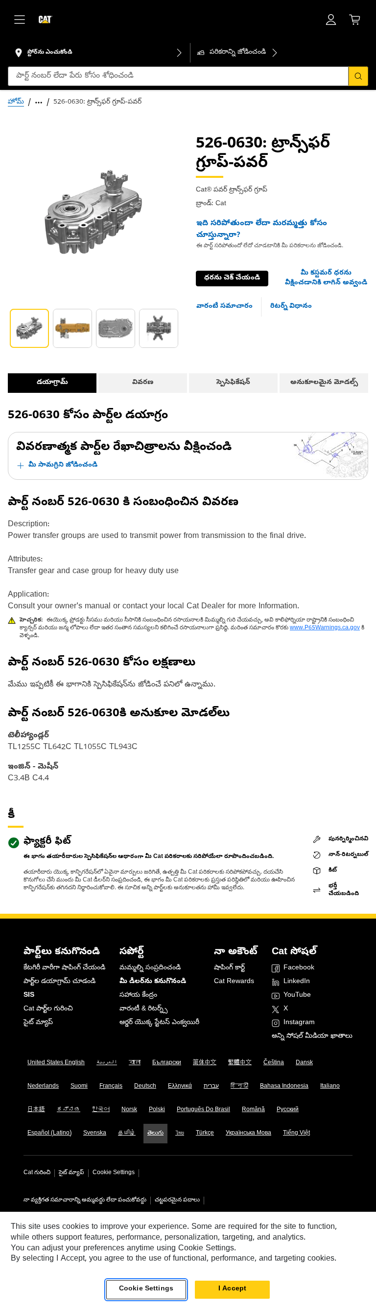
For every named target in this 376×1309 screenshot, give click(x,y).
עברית (211, 1087)
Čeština (273, 1063)
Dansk (304, 1063)
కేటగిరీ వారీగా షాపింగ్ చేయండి (64, 968)
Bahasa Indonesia (284, 1087)
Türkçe (205, 1133)
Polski (157, 1110)
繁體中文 (240, 1063)
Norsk (129, 1110)
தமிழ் (127, 1133)
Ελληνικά (180, 1087)
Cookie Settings (114, 1173)
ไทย (179, 1133)
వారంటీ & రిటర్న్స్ (143, 1009)
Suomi (79, 1087)
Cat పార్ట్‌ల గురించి (48, 1009)
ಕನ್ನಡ (68, 1110)
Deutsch (145, 1087)
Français (110, 1087)
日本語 (36, 1110)
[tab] (29, 328)
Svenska (94, 1133)
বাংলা (135, 1063)
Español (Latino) (49, 1133)
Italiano (330, 1087)
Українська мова (248, 1133)
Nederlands (43, 1087)
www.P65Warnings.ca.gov (325, 628)
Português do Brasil (203, 1110)
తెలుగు (155, 1133)
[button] (326, 278)
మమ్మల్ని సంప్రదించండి (150, 968)
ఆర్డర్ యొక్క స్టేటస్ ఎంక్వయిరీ (159, 1023)
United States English (56, 1063)
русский (288, 1110)
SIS (29, 995)
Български (166, 1063)
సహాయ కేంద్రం (138, 995)
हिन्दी (239, 1087)
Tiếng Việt (296, 1133)
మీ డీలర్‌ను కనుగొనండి (152, 982)
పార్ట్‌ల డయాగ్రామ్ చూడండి (59, 982)
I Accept (232, 1289)
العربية (106, 1063)
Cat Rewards (234, 982)
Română (253, 1110)
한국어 (101, 1110)
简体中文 (204, 1063)
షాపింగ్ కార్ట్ (229, 968)
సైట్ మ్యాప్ (38, 1023)
